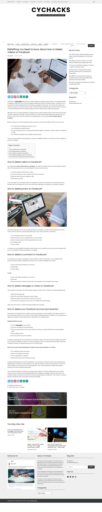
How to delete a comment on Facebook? (18, 153)
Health (46, 44)
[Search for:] (77, 46)
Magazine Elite (34, 500)
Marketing (17, 385)
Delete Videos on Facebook (18, 387)
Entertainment (80, 44)
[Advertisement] (51, 30)
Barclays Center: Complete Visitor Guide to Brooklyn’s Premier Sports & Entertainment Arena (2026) (80, 71)
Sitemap (19, 1)
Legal (40, 44)
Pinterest (33, 1)
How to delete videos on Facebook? (17, 149)
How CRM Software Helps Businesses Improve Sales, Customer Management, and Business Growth (81, 56)
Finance (33, 44)
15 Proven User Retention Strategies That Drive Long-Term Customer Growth (15, 431)
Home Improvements (67, 44)
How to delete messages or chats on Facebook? (20, 155)
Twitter (40, 1)
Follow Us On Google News (59, 1)
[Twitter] (73, 477)
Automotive (25, 44)
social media (18, 101)
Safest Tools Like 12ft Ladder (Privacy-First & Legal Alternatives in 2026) (35, 446)
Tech (18, 44)
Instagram (47, 1)
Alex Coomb (10, 55)
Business (10, 44)
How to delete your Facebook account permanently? (21, 156)
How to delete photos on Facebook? (17, 151)
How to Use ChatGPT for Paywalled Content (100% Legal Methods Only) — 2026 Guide (57, 446)
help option (19, 325)
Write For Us (11, 1)
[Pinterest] (70, 477)
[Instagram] (75, 477)
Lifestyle (54, 44)
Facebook (26, 1)
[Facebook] (68, 477)
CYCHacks (51, 10)
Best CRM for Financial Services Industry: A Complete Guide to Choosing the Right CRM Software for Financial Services (80, 77)
